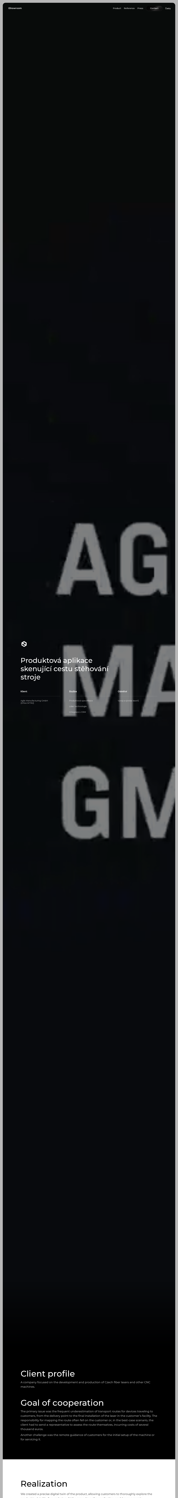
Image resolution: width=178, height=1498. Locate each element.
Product (117, 8)
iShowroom (15, 8)
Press (140, 8)
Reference (129, 8)
